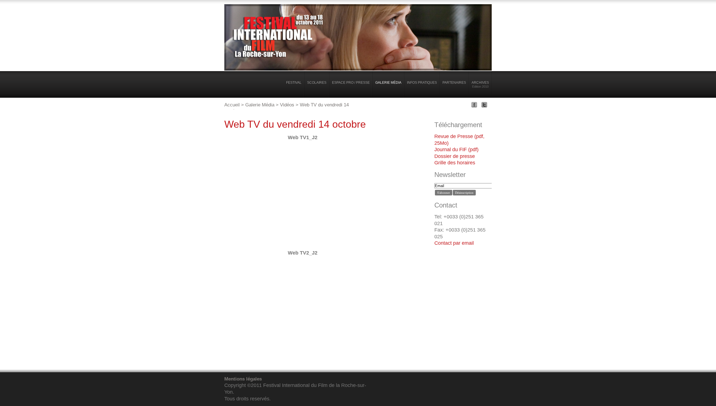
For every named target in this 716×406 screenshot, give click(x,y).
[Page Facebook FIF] (475, 106)
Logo (245, 86)
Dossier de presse (454, 156)
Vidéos (287, 105)
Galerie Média (259, 105)
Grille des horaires (454, 162)
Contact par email (454, 243)
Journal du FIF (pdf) (456, 149)
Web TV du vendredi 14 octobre (295, 124)
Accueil (232, 105)
